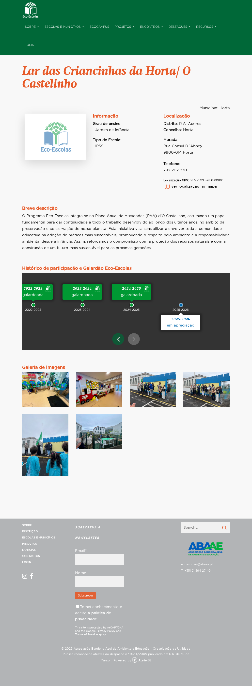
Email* (81, 551)
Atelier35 (144, 660)
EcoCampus (99, 26)
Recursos (204, 26)
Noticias (29, 550)
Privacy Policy (105, 631)
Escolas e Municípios (38, 537)
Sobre (27, 525)
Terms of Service (86, 634)
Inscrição (30, 531)
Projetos (29, 543)
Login (29, 45)
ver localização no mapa (194, 186)
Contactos (31, 556)
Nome (80, 573)
